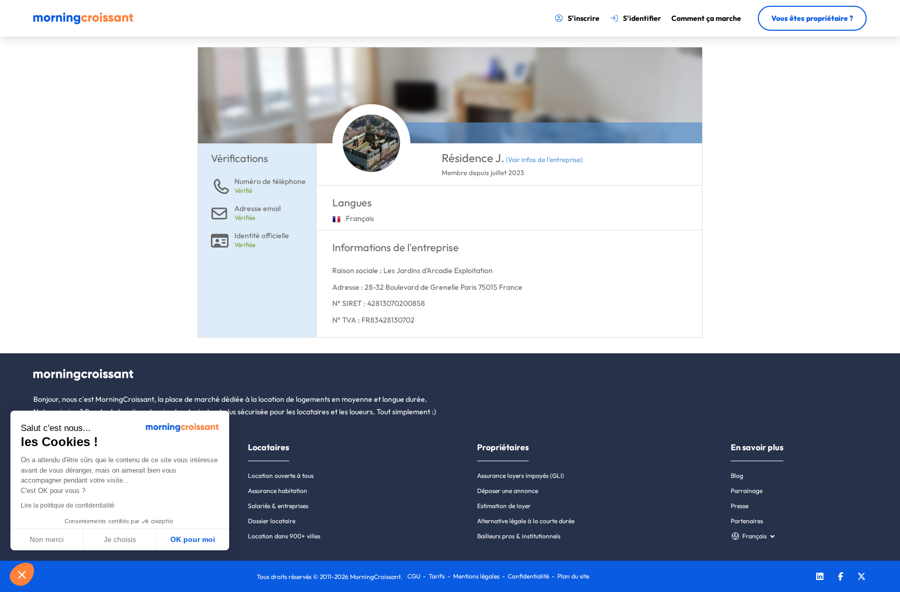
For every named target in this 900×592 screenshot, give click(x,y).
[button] (21, 574)
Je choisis (120, 539)
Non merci (47, 539)
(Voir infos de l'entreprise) (544, 159)
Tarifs (437, 576)
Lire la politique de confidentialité (68, 505)
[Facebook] (840, 577)
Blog (737, 475)
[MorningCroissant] (83, 22)
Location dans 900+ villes (284, 536)
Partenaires (747, 521)
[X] (861, 577)
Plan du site (573, 576)
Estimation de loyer (504, 506)
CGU (413, 576)
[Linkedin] (820, 577)
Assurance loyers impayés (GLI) (520, 475)
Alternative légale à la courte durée (525, 521)
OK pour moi (192, 539)
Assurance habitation (277, 491)
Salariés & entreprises (278, 506)
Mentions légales (476, 576)
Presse (739, 506)
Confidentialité (528, 576)
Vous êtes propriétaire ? (812, 18)
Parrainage (746, 491)
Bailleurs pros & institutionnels (518, 536)
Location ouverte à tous (281, 475)
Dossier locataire (271, 521)
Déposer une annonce (507, 491)
